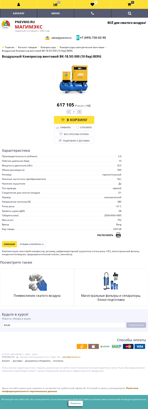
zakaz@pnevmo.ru (61, 37)
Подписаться (136, 325)
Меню (55, 13)
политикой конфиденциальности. (127, 399)
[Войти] (18, 4)
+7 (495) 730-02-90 (92, 37)
